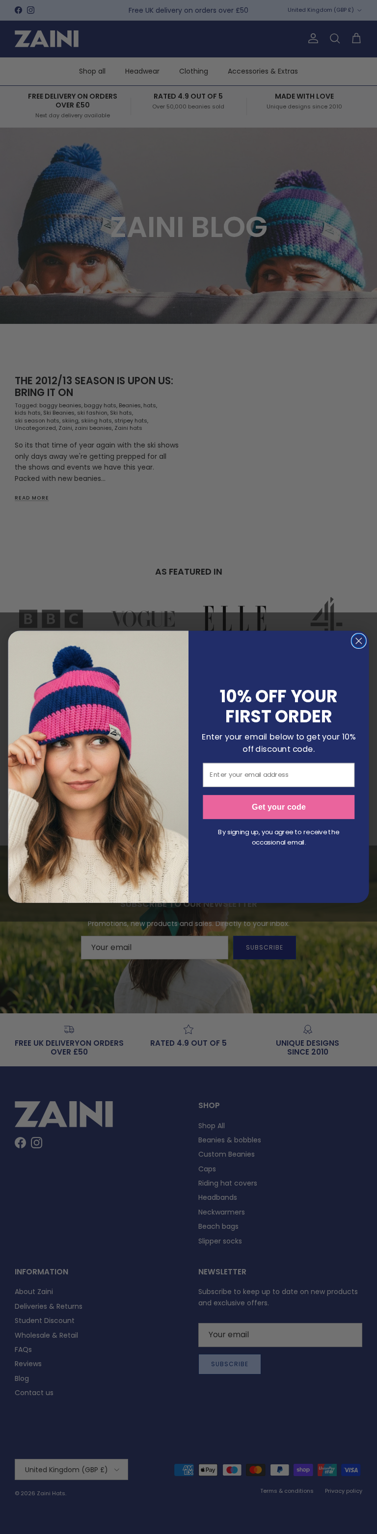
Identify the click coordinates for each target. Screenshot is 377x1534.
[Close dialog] (359, 641)
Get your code (279, 807)
